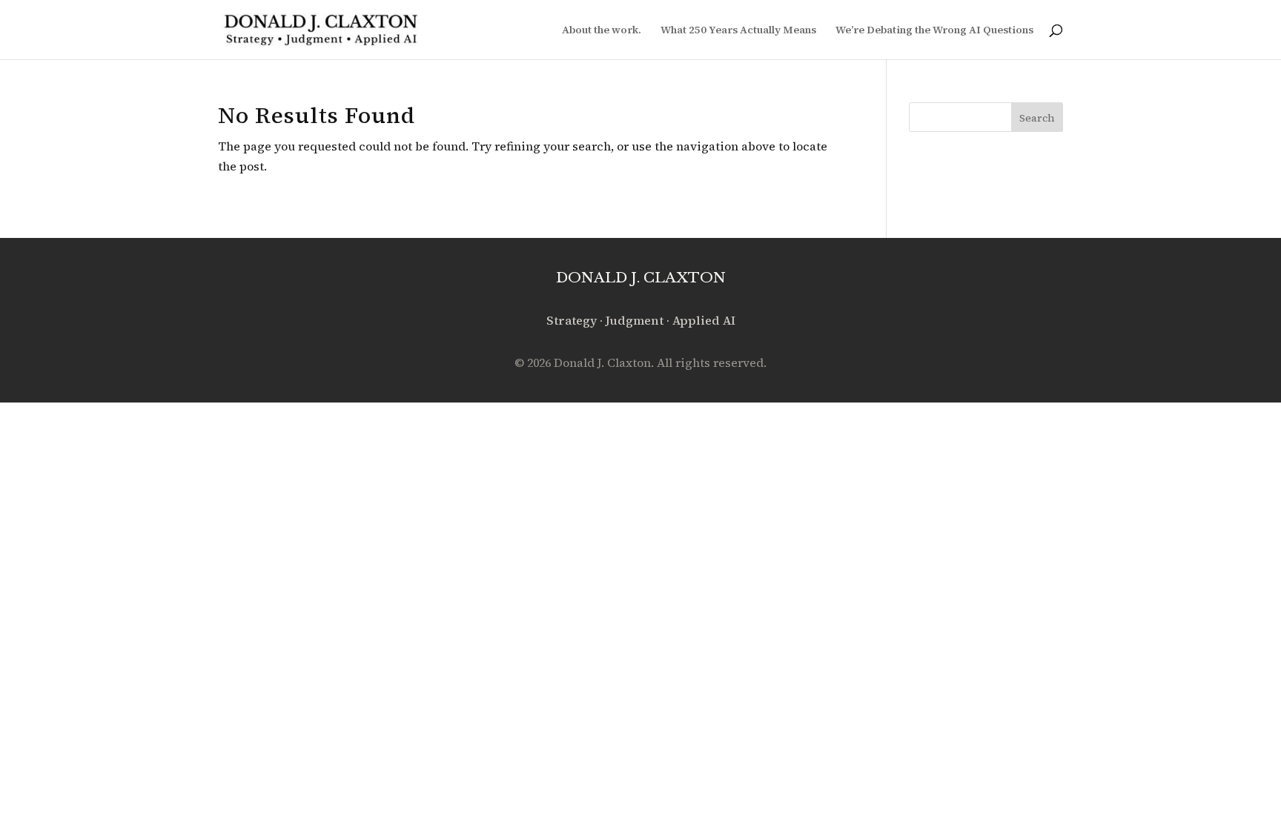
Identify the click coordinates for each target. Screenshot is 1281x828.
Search (1037, 117)
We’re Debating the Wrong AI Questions (934, 30)
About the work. (601, 30)
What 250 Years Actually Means (738, 30)
